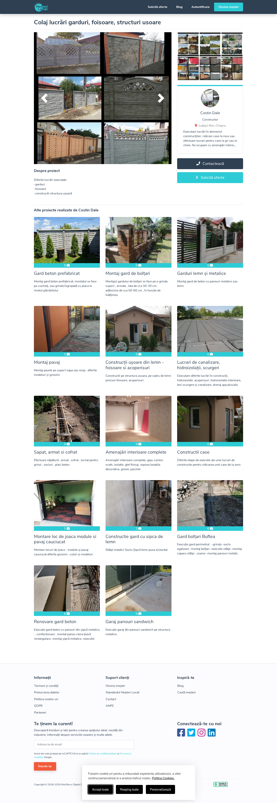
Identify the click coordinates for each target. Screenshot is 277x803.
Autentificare (200, 7)
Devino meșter (229, 7)
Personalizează (160, 789)
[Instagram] (202, 735)
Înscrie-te (45, 766)
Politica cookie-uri (46, 699)
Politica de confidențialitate (102, 753)
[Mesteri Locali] (40, 7)
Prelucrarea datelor (46, 692)
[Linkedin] (212, 735)
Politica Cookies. (163, 778)
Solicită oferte (157, 7)
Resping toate (129, 789)
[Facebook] (182, 735)
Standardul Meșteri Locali (122, 692)
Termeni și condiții (46, 686)
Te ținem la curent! (53, 724)
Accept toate (100, 789)
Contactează (213, 163)
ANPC (110, 706)
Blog (179, 7)
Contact (111, 699)
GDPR (38, 706)
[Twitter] (192, 735)
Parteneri (40, 713)
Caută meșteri (186, 692)
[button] (44, 98)
